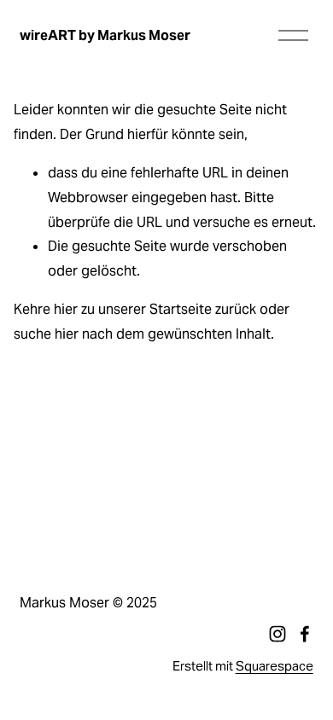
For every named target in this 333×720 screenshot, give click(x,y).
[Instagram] (277, 633)
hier (66, 309)
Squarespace (274, 666)
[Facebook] (304, 633)
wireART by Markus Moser (105, 35)
